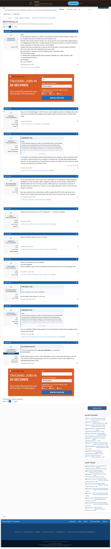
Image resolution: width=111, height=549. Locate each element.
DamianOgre (42, 24)
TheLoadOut (32, 67)
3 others (49, 224)
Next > (16, 26)
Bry (90, 472)
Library (37, 532)
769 (17, 318)
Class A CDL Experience (49, 83)
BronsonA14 (88, 476)
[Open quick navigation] (105, 17)
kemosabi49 (11, 350)
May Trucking (101, 483)
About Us (18, 532)
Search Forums (7, 14)
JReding (41, 170)
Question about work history (98, 425)
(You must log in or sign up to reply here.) (13, 399)
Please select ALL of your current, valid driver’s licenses (54, 91)
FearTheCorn (24, 67)
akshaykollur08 (89, 453)
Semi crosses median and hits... (101, 493)
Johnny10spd (97, 499)
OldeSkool (11, 241)
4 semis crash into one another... (101, 488)
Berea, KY (15, 126)
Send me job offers (57, 98)
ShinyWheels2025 (89, 468)
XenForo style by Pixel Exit (55, 543)
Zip (43, 76)
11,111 (16, 356)
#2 (76, 108)
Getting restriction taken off (101, 497)
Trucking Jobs (71, 9)
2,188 (16, 245)
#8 (76, 282)
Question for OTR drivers (102, 446)
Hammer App (60, 532)
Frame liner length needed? (100, 502)
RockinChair (24, 249)
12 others (42, 124)
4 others (47, 170)
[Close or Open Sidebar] (103, 17)
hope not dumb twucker (45, 336)
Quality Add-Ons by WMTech (55, 544)
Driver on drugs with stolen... (96, 470)
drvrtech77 (95, 489)
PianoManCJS (97, 509)
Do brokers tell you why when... (98, 418)
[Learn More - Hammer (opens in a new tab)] (55, 3)
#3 (76, 133)
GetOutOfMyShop (100, 447)
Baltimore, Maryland (13, 151)
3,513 (16, 145)
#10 (76, 342)
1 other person (56, 336)
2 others (44, 199)
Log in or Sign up (103, 7)
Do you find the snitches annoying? (102, 434)
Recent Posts (16, 14)
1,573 (16, 188)
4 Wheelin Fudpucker (103, 480)
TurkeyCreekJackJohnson (27, 170)
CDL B (52, 94)
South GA (15, 226)
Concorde (36, 224)
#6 (76, 234)
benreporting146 (89, 431)
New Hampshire (14, 251)
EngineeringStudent (90, 436)
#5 (76, 208)
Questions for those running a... (100, 442)
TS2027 (93, 426)
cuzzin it (11, 116)
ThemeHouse (65, 545)
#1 (76, 31)
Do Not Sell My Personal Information (81, 532)
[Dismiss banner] (81, 3)
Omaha (16, 323)
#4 (76, 176)
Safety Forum (95, 421)
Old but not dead (102, 478)
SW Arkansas (14, 362)
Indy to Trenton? (98, 507)
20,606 (16, 220)
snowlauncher (29, 124)
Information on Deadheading (98, 451)
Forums (61, 9)
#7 (76, 259)
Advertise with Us (48, 532)
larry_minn (36, 170)
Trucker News (28, 532)
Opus (11, 216)
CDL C (60, 94)
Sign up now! (97, 408)
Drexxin (93, 457)
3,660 (16, 120)
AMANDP (87, 441)
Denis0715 (95, 444)
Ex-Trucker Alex (11, 183)
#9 (76, 306)
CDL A (44, 94)
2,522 (16, 271)
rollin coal (35, 124)
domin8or (94, 423)
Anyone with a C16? (96, 455)
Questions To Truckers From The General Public (21, 24)
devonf (93, 420)
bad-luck (11, 141)
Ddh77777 (23, 124)
